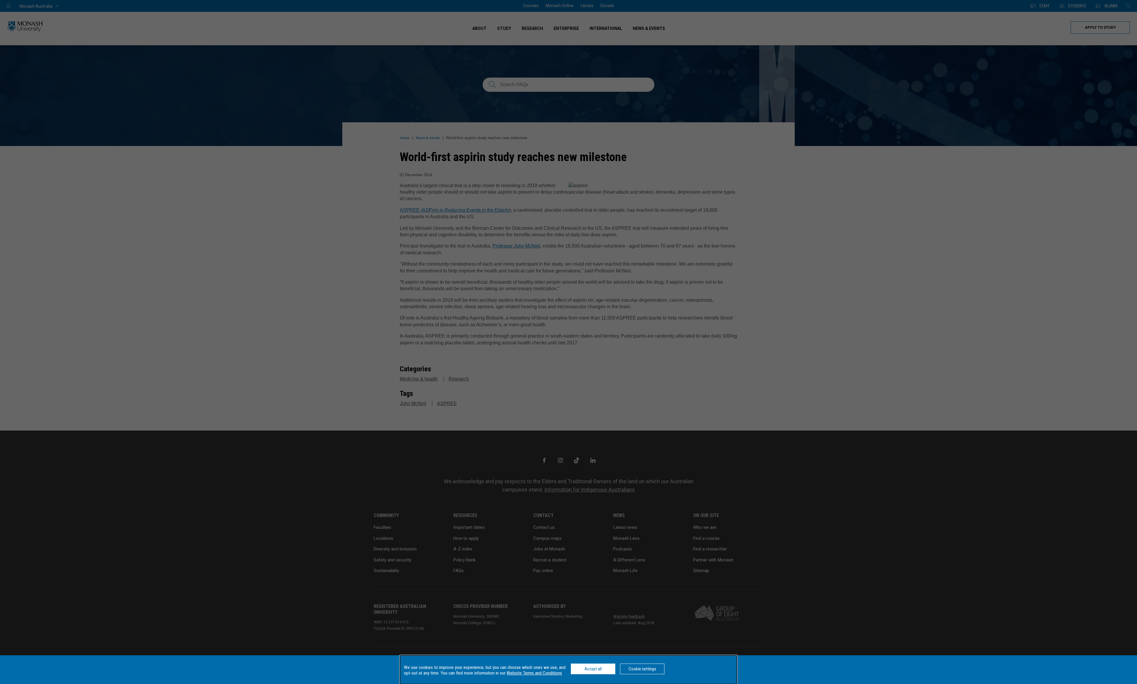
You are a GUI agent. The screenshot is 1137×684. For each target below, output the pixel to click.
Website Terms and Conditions (534, 673)
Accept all (593, 669)
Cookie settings (642, 669)
